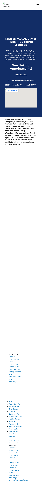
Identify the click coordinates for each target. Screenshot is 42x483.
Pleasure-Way (14, 453)
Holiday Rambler (15, 372)
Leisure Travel (14, 470)
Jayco (11, 374)
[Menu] (38, 5)
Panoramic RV (14, 443)
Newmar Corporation (16, 426)
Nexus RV (12, 362)
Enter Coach (13, 409)
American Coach (15, 440)
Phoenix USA (13, 450)
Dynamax (12, 411)
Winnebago (13, 381)
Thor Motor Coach (15, 377)
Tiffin (10, 379)
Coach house (13, 455)
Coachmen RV (14, 359)
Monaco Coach (14, 354)
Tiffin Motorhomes (15, 434)
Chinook (12, 448)
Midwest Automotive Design (18, 480)
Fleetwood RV (14, 367)
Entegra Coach (14, 364)
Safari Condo (13, 465)
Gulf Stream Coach (15, 416)
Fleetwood (12, 468)
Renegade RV (14, 463)
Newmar (12, 357)
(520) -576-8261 (21, 75)
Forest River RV (14, 369)
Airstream (12, 445)
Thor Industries (14, 475)
